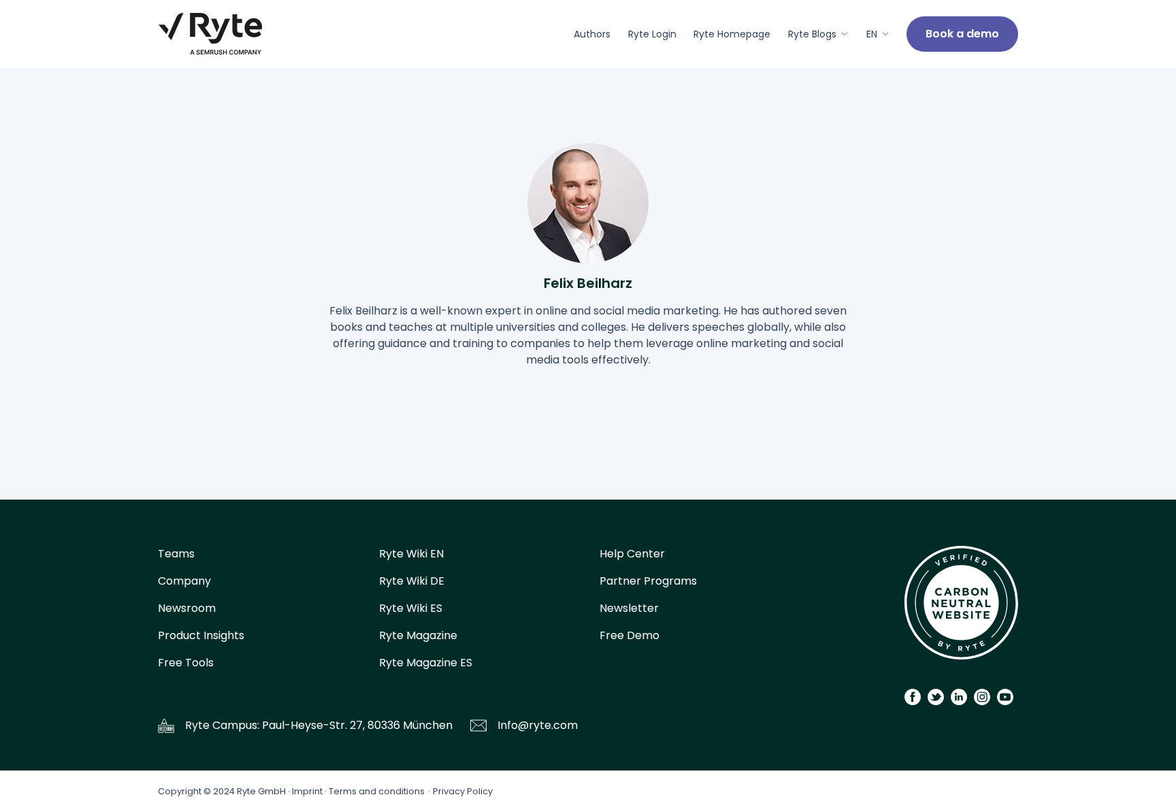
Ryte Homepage (731, 34)
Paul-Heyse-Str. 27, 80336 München (357, 725)
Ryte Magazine (418, 635)
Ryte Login (652, 34)
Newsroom (187, 608)
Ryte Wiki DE (411, 581)
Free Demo (629, 635)
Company (184, 581)
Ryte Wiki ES (410, 608)
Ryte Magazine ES (425, 662)
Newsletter (629, 608)
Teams (176, 554)
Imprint (307, 791)
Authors (592, 34)
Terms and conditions (377, 791)
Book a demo (962, 34)
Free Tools (186, 662)
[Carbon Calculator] (961, 607)
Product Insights (201, 635)
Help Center (632, 554)
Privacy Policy (463, 791)
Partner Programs (648, 581)
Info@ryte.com (537, 725)
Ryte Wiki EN (411, 554)
